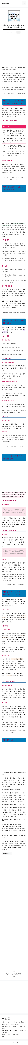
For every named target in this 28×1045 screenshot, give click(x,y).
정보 (14, 971)
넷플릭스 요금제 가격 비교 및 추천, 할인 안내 (14, 1022)
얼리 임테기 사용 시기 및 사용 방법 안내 (14, 973)
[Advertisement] (14, 50)
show (9, 853)
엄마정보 (5, 3)
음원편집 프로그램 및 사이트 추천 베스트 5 (13, 1024)
